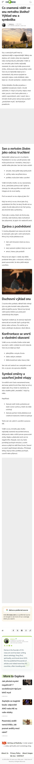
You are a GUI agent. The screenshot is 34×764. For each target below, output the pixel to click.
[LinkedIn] (11, 646)
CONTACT (20, 756)
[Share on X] (17, 630)
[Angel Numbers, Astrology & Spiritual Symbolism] (10, 2)
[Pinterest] (9, 646)
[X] (5, 646)
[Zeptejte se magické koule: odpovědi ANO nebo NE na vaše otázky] (27, 702)
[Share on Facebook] (13, 630)
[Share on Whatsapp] (26, 630)
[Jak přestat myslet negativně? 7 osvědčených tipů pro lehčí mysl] (27, 682)
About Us (4, 753)
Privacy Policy (15, 753)
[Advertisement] (17, 126)
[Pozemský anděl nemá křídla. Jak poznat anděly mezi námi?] (27, 722)
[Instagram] (7, 646)
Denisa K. (11, 24)
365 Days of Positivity (14, 743)
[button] (3, 2)
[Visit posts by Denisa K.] (4, 25)
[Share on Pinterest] (22, 630)
